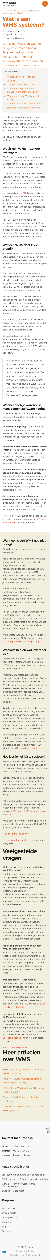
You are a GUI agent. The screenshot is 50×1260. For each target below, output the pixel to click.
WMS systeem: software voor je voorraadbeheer (18, 1185)
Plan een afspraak (22, 1155)
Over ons (6, 1222)
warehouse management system (25, 11)
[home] (9, 4)
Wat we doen (9, 1209)
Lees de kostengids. (29, 748)
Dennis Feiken (23, 32)
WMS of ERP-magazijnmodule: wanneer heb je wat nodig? (23, 1072)
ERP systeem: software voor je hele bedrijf (24, 1175)
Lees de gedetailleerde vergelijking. (21, 642)
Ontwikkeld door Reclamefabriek (25, 1255)
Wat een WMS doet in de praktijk (24, 85)
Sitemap (6, 1231)
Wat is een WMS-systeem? (12, 13)
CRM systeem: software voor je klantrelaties (25, 1179)
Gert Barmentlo (17, 35)
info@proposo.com (20, 1146)
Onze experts (9, 1213)
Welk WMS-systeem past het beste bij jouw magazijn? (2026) (22, 1081)
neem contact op (15, 840)
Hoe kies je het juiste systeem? (23, 108)
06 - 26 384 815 (21, 1151)
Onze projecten (10, 1218)
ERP (24, 193)
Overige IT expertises (13, 1191)
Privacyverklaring (25, 1251)
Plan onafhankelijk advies (16, 834)
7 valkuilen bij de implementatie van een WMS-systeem (23, 1109)
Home (7, 11)
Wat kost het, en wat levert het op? (25, 104)
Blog (4, 1227)
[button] (44, 4)
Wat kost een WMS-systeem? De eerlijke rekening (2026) (24, 1090)
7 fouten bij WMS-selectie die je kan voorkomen (21, 1099)
